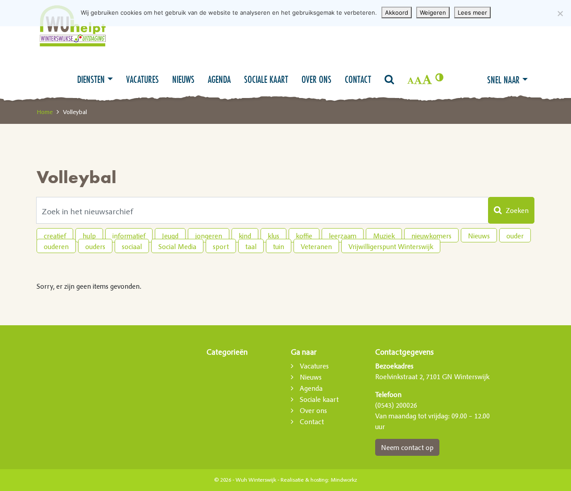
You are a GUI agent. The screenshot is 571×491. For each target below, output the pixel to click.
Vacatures (142, 79)
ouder (515, 235)
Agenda (219, 79)
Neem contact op (407, 447)
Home (45, 112)
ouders (95, 246)
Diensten (91, 79)
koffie (304, 235)
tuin (278, 246)
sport (221, 246)
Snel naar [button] (503, 79)
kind (245, 235)
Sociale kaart (266, 79)
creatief (55, 235)
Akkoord (396, 12)
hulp (89, 235)
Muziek (384, 235)
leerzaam (342, 235)
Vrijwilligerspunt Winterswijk (390, 246)
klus (273, 235)
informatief (128, 235)
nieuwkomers (431, 235)
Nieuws (183, 79)
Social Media (177, 246)
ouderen (56, 246)
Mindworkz (344, 479)
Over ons (316, 79)
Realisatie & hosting (304, 479)
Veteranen (316, 246)
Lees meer (472, 12)
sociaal (132, 246)
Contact (358, 79)
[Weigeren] (559, 13)
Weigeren (433, 12)
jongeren (208, 235)
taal (251, 246)
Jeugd (170, 235)
